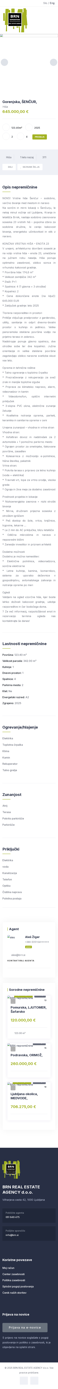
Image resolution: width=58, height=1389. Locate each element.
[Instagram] (34, 1381)
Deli (10, 167)
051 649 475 (12, 1217)
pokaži (28, 947)
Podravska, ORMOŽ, (27, 1055)
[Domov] (11, 1169)
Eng (52, 3)
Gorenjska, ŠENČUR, (19, 102)
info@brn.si (12, 1235)
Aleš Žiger (32, 937)
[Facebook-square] (24, 1381)
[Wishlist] (13, 1001)
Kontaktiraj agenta (20, 960)
